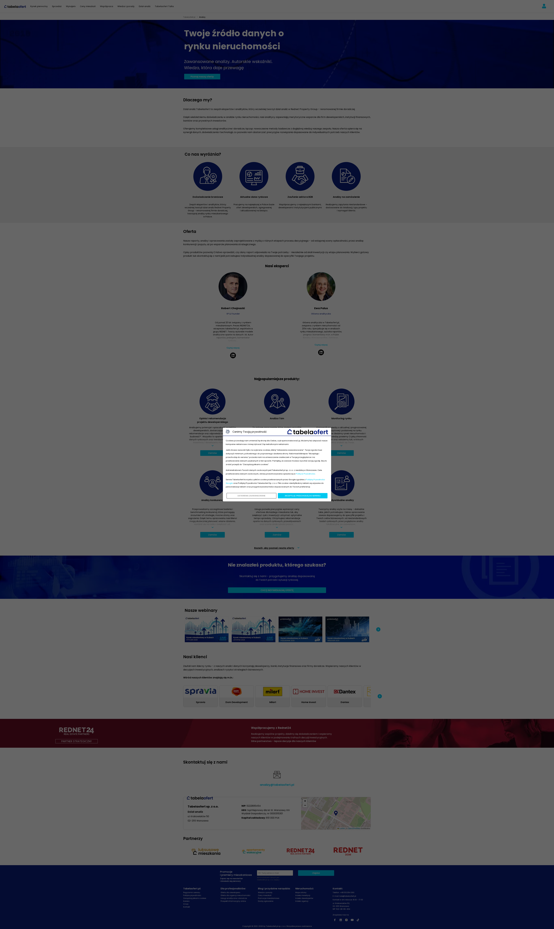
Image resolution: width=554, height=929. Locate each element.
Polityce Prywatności (305, 473)
